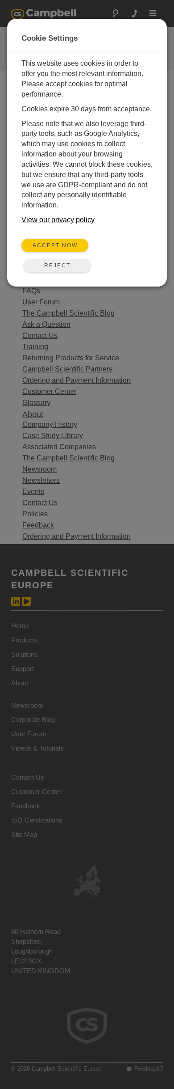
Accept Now (55, 245)
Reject (57, 265)
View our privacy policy (58, 220)
